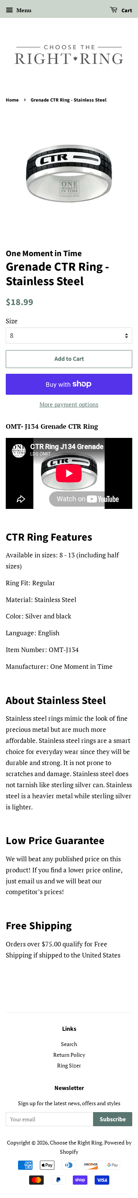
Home (12, 100)
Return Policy (69, 1054)
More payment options (69, 404)
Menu (23, 10)
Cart (126, 11)
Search (69, 1044)
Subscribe (113, 1119)
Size (12, 320)
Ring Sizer (69, 1065)
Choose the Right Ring (76, 1142)
